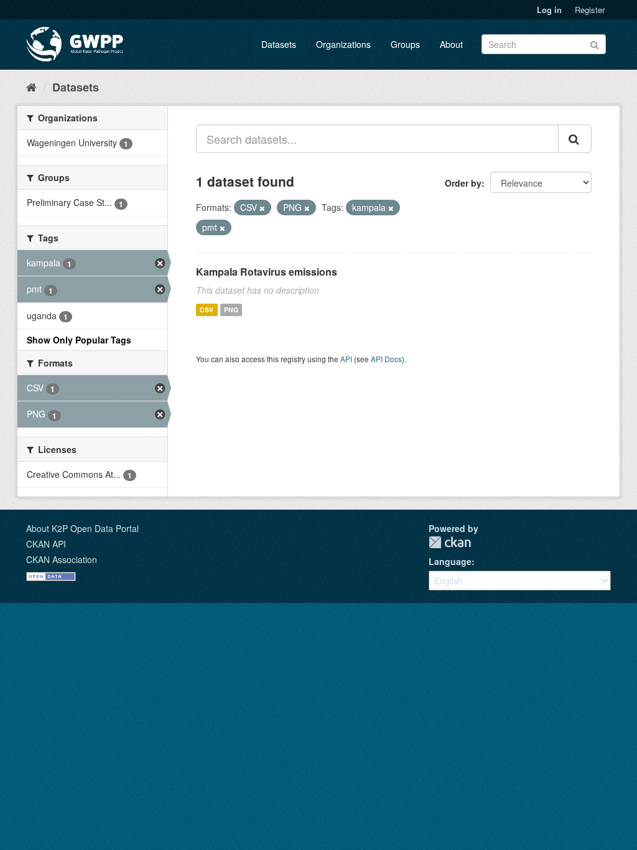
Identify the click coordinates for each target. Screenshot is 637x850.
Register (590, 10)
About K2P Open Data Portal (82, 528)
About (451, 44)
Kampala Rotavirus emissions (266, 271)
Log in (549, 10)
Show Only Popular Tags (79, 340)
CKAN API (46, 544)
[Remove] (262, 208)
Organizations (343, 44)
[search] (575, 138)
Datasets (278, 44)
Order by (463, 183)
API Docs (386, 358)
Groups (405, 44)
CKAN (450, 542)
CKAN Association (61, 559)
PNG (231, 309)
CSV (206, 309)
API (346, 358)
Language (450, 561)
